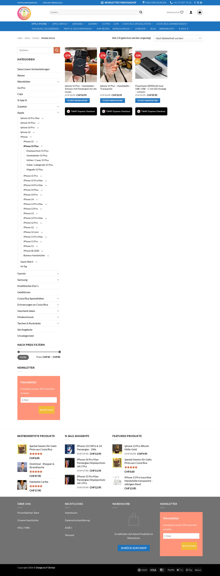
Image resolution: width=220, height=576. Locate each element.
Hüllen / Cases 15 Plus (38, 160)
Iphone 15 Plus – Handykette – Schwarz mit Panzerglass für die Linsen (80, 88)
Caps (116, 24)
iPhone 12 (29, 227)
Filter (23, 357)
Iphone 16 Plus (27, 122)
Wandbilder (166, 28)
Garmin (92, 24)
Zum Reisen (103, 28)
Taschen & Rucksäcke (29, 323)
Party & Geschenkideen (77, 28)
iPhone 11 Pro (31, 241)
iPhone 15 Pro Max (33, 180)
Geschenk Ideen (26, 310)
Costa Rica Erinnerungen (171, 24)
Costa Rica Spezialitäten (136, 24)
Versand (69, 535)
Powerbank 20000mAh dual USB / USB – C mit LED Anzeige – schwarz (150, 88)
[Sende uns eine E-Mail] (201, 3)
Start (19, 38)
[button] (119, 2)
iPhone (35, 38)
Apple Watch (59, 24)
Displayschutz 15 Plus (37, 150)
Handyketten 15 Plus (37, 155)
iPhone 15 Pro (31, 175)
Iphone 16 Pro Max (29, 118)
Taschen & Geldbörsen (45, 28)
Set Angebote (24, 329)
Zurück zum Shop (134, 548)
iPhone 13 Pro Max (33, 204)
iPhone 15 (29, 141)
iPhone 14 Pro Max (33, 185)
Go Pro (106, 24)
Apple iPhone (39, 24)
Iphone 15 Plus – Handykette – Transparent (115, 87)
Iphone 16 (25, 132)
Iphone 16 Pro (27, 127)
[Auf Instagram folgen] (198, 3)
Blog (153, 28)
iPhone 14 (29, 199)
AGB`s (68, 527)
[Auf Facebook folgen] (195, 3)
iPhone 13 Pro (31, 208)
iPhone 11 (29, 246)
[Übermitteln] (140, 12)
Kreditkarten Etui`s (28, 285)
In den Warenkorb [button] (77, 100)
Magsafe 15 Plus (35, 169)
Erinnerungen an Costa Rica (32, 304)
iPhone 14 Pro (31, 194)
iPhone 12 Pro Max (33, 218)
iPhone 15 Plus (31, 146)
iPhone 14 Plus (31, 189)
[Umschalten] (58, 81)
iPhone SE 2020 (31, 250)
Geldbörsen (23, 292)
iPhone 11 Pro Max (33, 236)
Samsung (77, 24)
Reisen (21, 75)
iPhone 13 (29, 213)
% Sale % (183, 28)
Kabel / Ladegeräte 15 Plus (40, 164)
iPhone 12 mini (31, 232)
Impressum (71, 512)
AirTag (23, 266)
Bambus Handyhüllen (34, 255)
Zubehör (140, 28)
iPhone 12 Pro (31, 222)
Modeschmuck (121, 28)
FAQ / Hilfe (23, 527)
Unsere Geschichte (27, 520)
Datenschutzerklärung (77, 520)
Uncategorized (25, 335)
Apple (27, 38)
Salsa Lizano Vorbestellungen (33, 69)
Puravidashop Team (28, 512)
